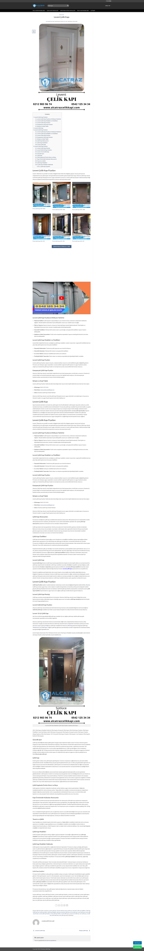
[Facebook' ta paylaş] (56, 905)
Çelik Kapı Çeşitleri (43, 166)
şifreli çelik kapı (55, 915)
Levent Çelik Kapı (38, 128)
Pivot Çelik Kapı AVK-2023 (39, 208)
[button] (107, 5)
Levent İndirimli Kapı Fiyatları (43, 150)
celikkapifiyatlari (50, 21)
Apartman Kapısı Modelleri (67, 10)
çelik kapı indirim (43, 912)
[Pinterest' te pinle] (64, 905)
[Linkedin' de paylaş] (67, 905)
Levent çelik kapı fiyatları (44, 913)
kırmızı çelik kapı (73, 912)
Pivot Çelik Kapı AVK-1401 (58, 209)
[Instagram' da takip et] (107, 1)
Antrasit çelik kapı (61, 910)
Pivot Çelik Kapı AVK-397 (78, 241)
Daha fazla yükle (61, 246)
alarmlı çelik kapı (52, 910)
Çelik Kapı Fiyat (36, 912)
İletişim (93, 10)
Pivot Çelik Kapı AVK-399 (39, 241)
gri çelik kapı (67, 912)
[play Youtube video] (62, 298)
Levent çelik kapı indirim (55, 913)
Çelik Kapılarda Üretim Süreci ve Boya (45, 157)
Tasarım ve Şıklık (40, 161)
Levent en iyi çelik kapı (74, 913)
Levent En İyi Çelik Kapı (42, 151)
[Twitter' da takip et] (109, 1)
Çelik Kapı (61, 14)
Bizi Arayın (137, 943)
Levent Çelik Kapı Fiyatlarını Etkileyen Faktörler (48, 119)
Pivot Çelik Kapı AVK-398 (58, 241)
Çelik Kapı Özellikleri (41, 142)
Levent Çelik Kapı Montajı (42, 148)
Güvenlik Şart (39, 153)
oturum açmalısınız (51, 940)
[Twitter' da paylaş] (59, 905)
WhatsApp (137, 947)
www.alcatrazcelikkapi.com (47, 390)
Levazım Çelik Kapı (40, 930)
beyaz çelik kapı (68, 910)
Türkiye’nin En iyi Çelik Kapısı (40, 627)
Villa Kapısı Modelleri (39, 10)
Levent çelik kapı (81, 912)
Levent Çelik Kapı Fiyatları (40, 117)
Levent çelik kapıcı (65, 913)
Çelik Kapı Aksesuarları (42, 140)
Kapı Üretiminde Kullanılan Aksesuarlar (46, 159)
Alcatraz (88, 585)
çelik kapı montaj (60, 912)
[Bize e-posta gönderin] (110, 1)
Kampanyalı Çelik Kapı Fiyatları (44, 124)
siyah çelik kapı (62, 915)
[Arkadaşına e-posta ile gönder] (61, 905)
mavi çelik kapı (83, 913)
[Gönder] (68, 5)
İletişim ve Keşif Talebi (41, 126)
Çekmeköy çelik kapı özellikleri (78, 910)
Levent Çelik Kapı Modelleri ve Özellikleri (46, 120)
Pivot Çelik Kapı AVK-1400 (78, 209)
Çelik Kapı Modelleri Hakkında (44, 164)
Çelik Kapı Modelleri (52, 10)
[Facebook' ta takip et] (106, 1)
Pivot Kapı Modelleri (83, 10)
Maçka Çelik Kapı (83, 930)
